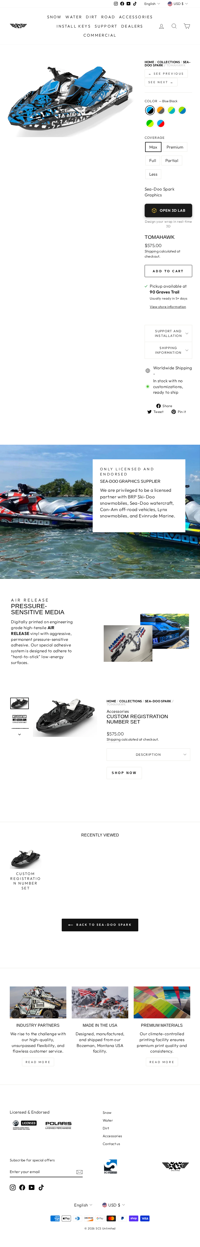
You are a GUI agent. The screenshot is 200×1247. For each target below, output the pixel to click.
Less (153, 174)
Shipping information (168, 350)
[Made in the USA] (100, 1002)
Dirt (92, 16)
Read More (38, 1062)
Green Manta (150, 123)
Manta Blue (182, 110)
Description (148, 754)
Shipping (152, 251)
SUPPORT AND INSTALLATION (168, 333)
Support (106, 26)
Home (149, 62)
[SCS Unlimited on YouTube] (32, 1187)
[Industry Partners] (38, 1002)
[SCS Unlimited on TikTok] (41, 1187)
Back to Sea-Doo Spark (103, 924)
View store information (168, 306)
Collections (168, 62)
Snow (54, 16)
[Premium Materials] (162, 1002)
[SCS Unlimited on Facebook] (22, 1187)
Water (73, 16)
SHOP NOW (124, 773)
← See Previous (166, 73)
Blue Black (150, 110)
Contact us (111, 1144)
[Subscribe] (79, 1172)
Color (161, 101)
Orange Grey (160, 110)
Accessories (136, 16)
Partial (171, 160)
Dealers (132, 26)
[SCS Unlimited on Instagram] (13, 1187)
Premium (175, 147)
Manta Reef (171, 110)
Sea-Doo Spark (158, 701)
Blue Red (160, 123)
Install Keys (74, 26)
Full (152, 160)
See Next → (161, 82)
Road (108, 16)
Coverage (155, 137)
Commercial (100, 35)
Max (153, 147)
